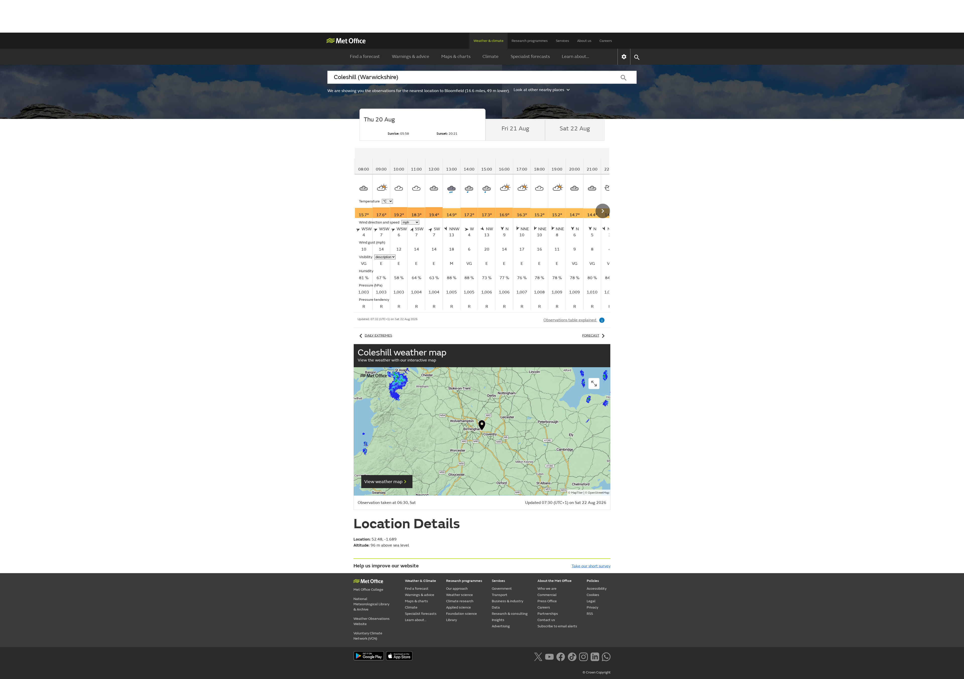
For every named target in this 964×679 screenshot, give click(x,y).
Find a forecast (365, 56)
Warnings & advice (410, 56)
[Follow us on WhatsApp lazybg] (606, 656)
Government (502, 588)
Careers (605, 41)
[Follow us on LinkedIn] (594, 656)
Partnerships (547, 614)
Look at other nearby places (539, 89)
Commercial (547, 595)
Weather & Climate (420, 581)
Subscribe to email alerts (557, 626)
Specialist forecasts (530, 56)
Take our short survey (591, 566)
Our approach (457, 588)
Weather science (459, 595)
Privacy (592, 607)
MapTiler (577, 493)
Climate (491, 56)
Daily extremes (378, 335)
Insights (498, 620)
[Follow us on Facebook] (560, 656)
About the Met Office (554, 581)
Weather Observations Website (371, 621)
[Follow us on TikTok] (572, 656)
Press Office (547, 601)
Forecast (590, 335)
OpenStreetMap (598, 493)
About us (584, 41)
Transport (499, 595)
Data (496, 607)
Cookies (593, 595)
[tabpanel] (498, 229)
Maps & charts (455, 56)
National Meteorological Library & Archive (371, 604)
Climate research (459, 601)
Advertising (501, 626)
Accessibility (597, 588)
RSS (590, 614)
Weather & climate (488, 41)
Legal (591, 601)
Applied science (458, 607)
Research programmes (530, 41)
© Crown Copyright (597, 672)
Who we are (547, 588)
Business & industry (507, 601)
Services (562, 41)
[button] (482, 426)
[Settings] (624, 57)
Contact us (546, 620)
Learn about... (575, 56)
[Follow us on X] (538, 656)
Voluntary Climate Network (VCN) (367, 636)
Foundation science (461, 614)
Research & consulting (510, 614)
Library (451, 620)
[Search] (623, 77)
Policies (593, 581)
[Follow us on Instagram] (583, 656)
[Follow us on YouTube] (549, 656)
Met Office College (368, 589)
